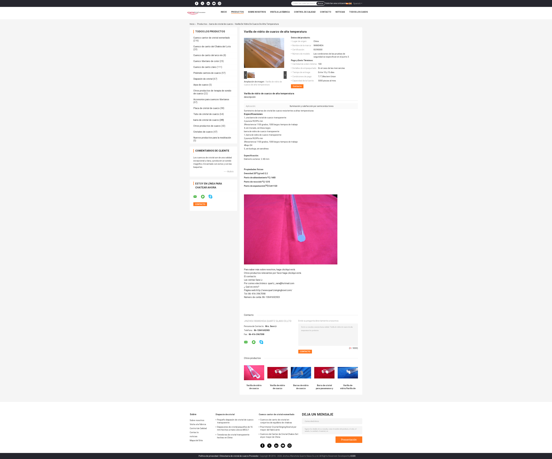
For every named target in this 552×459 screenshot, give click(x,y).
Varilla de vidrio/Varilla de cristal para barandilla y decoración (347, 387)
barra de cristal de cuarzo (221, 24)
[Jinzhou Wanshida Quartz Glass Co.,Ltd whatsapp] (204, 196)
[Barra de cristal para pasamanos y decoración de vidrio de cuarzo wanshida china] (324, 373)
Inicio (224, 12)
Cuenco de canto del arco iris (208, 55)
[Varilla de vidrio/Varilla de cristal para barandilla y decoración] (348, 373)
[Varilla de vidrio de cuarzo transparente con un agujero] (277, 373)
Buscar (320, 3)
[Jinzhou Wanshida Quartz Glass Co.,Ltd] (196, 12)
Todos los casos (358, 12)
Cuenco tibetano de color (206, 61)
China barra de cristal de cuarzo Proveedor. (239, 456)
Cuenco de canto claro (204, 67)
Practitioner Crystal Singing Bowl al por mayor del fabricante (278, 428)
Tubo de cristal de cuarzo (206, 114)
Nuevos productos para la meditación (212, 137)
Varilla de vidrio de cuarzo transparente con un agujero (277, 387)
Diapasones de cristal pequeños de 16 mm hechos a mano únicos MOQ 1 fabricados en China (235, 429)
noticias (340, 12)
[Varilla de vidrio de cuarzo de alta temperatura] (264, 53)
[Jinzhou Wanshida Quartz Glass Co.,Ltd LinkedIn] (208, 3)
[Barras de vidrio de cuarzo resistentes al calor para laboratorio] (301, 373)
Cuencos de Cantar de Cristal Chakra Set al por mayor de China (279, 435)
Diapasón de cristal (203, 79)
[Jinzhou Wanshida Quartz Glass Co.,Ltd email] (197, 196)
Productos (237, 12)
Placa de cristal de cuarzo (206, 108)
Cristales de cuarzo (203, 131)
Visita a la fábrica (280, 12)
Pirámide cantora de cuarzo (207, 73)
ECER (353, 456)
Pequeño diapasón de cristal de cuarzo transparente (235, 421)
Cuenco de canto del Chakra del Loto (212, 46)
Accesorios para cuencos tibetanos (211, 99)
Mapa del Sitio (196, 440)
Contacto (325, 12)
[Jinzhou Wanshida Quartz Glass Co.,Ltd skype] (212, 196)
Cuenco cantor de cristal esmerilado (211, 37)
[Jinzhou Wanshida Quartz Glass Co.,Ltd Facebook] (196, 3)
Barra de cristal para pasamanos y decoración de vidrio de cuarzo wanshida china (324, 387)
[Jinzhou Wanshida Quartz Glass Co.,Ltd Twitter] (202, 3)
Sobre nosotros (257, 12)
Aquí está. (290, 269)
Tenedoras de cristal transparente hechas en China (233, 436)
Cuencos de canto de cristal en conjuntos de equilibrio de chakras (276, 421)
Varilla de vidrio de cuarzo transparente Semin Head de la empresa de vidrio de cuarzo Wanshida (254, 387)
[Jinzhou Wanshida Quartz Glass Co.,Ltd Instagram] (219, 3)
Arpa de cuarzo (200, 84)
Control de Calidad (305, 12)
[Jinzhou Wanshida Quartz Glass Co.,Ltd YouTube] (213, 3)
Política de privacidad (208, 456)
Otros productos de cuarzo (207, 126)
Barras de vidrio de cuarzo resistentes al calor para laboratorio (301, 387)
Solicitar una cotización (336, 3)
